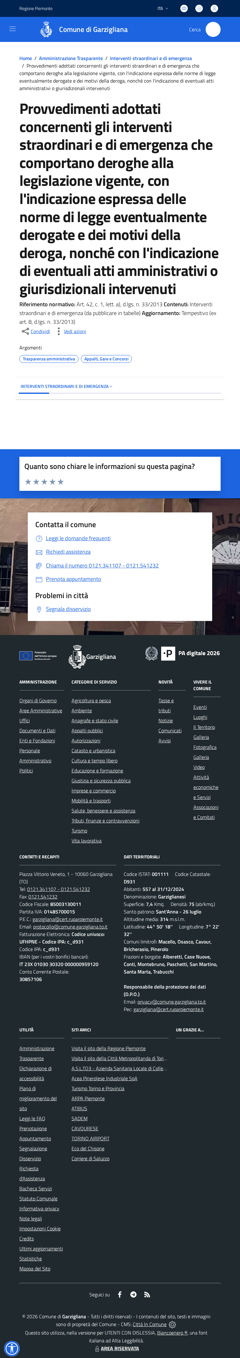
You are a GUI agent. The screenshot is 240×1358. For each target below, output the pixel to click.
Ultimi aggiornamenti (41, 1248)
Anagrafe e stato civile (95, 720)
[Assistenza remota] (172, 1324)
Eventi (200, 707)
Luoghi (200, 717)
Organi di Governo (38, 700)
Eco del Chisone (88, 1148)
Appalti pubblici (87, 730)
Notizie (165, 720)
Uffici (24, 720)
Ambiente (82, 710)
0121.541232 (43, 896)
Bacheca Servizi (35, 1188)
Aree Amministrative (40, 710)
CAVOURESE (85, 1128)
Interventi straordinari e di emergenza (151, 58)
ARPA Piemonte (88, 1098)
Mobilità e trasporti (91, 800)
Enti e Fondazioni (37, 740)
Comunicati (170, 730)
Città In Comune (150, 1324)
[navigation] (12, 29)
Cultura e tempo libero (95, 760)
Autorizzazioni (86, 740)
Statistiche (30, 1258)
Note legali (30, 1218)
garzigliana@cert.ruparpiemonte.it (67, 919)
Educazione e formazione (97, 770)
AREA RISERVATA (120, 1348)
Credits (26, 1238)
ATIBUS (79, 1108)
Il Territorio (204, 727)
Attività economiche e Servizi (205, 787)
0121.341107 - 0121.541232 (58, 889)
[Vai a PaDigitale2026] (182, 653)
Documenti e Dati (37, 730)
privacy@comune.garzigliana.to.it (172, 1001)
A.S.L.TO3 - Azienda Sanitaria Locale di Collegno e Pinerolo (132, 1068)
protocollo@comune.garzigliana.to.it (70, 926)
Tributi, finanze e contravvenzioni (105, 820)
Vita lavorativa (87, 840)
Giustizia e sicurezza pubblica (101, 780)
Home (25, 58)
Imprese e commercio (94, 790)
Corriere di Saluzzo (90, 1158)
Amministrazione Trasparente (71, 58)
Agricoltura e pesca (91, 700)
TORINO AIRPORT (90, 1138)
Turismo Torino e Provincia (98, 1088)
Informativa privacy (39, 1208)
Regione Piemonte (35, 8)
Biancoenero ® (172, 1332)
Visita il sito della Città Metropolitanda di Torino (120, 1058)
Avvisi (164, 740)
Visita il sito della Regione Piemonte (109, 1048)
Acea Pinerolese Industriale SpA (105, 1078)
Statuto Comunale (38, 1198)
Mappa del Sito (34, 1268)
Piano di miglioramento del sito (38, 1098)
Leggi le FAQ (32, 1118)
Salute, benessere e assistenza (103, 810)
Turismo (79, 830)
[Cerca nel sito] (213, 29)
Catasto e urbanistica (93, 750)
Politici (26, 770)
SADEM (80, 1118)
